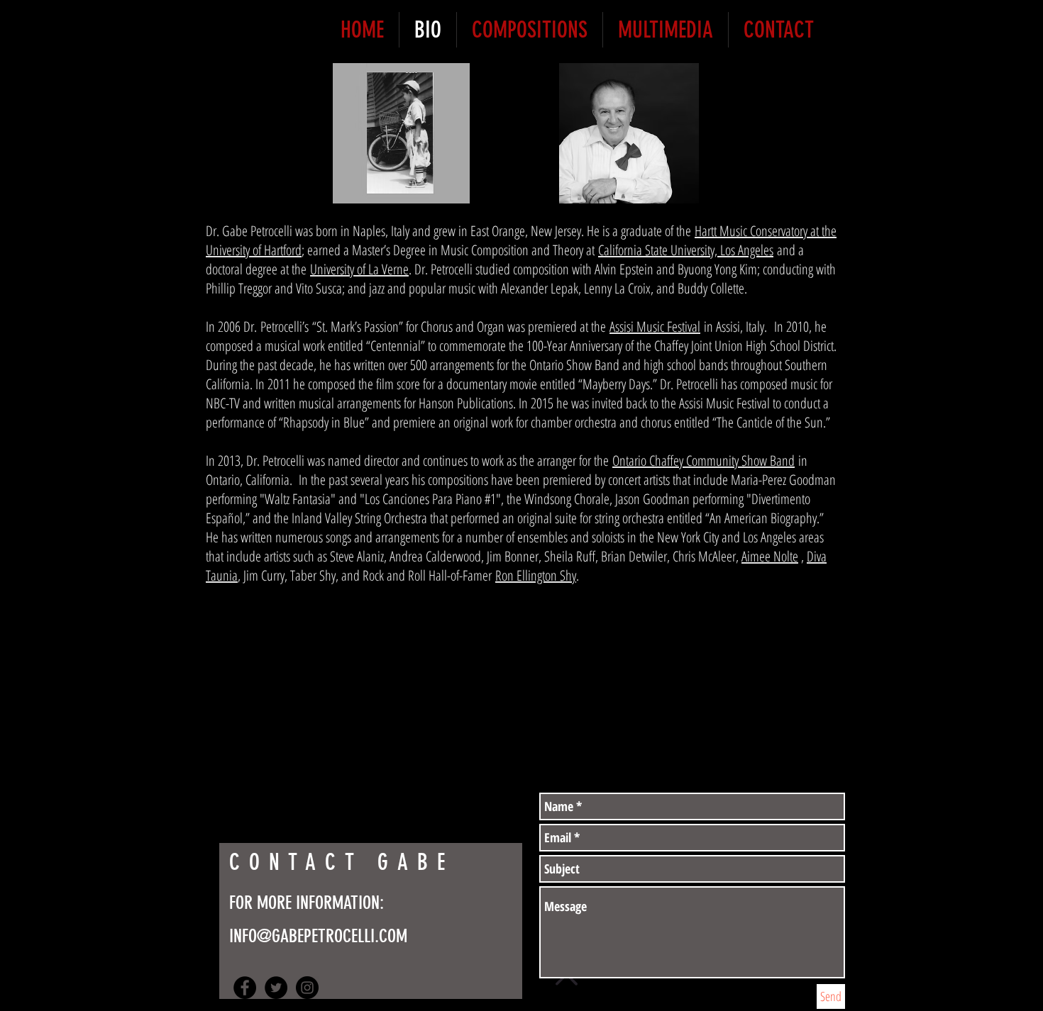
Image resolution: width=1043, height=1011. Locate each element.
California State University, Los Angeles (685, 249)
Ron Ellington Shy (535, 575)
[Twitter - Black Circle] (276, 987)
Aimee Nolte (769, 556)
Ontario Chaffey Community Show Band (703, 460)
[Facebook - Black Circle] (244, 987)
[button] (401, 133)
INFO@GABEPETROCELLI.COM (318, 936)
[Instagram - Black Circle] (307, 987)
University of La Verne (359, 269)
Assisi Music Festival (654, 326)
